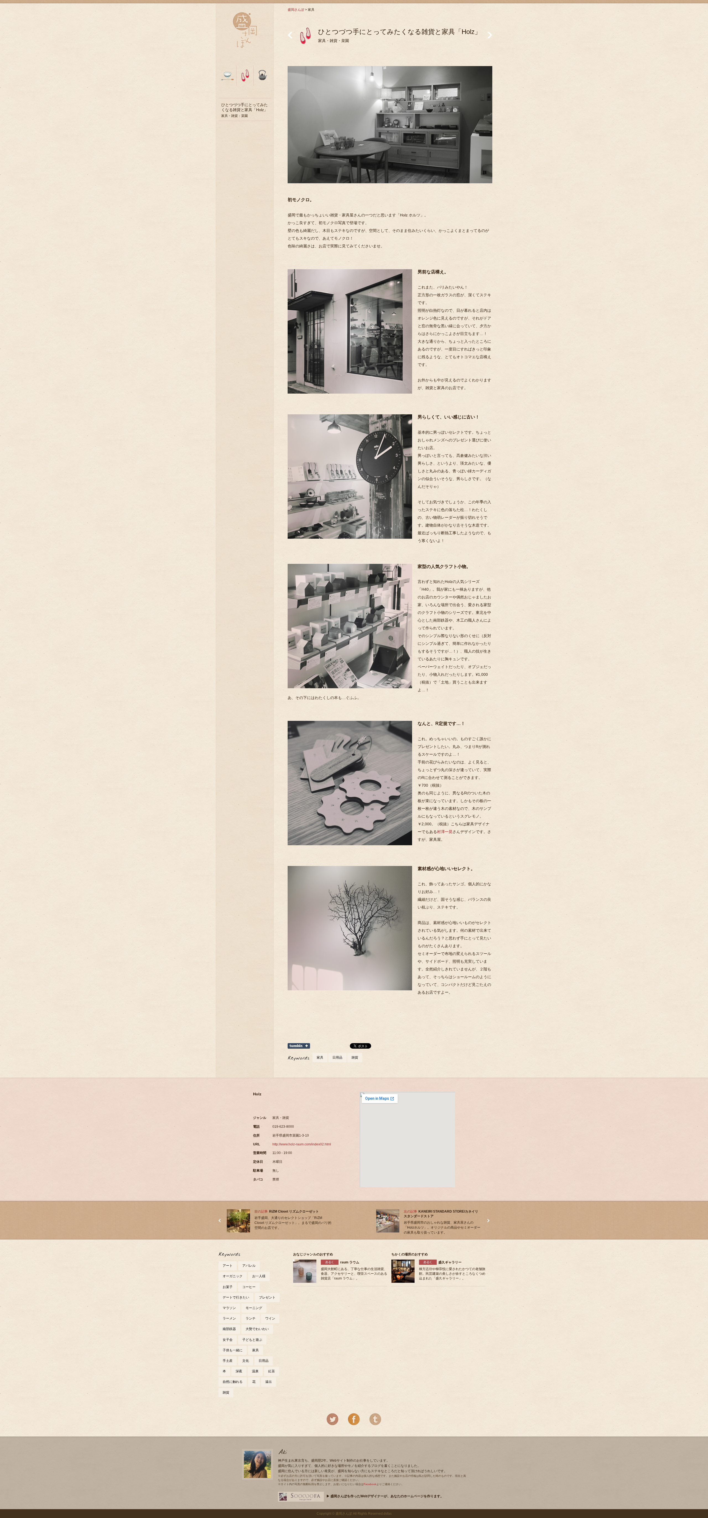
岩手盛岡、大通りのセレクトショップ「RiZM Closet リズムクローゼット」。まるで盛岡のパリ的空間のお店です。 (292, 1223)
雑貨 (355, 1057)
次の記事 (489, 35)
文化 (245, 1361)
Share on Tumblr (299, 1046)
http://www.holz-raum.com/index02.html (301, 1144)
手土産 (228, 1361)
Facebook (370, 1484)
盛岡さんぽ (296, 10)
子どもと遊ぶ (252, 1340)
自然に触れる (233, 1382)
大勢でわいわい (257, 1329)
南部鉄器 (229, 1329)
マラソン (229, 1308)
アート (228, 1266)
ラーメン (229, 1318)
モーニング (254, 1308)
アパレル (249, 1266)
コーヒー (249, 1287)
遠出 (268, 1382)
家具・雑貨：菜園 (244, 110)
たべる (227, 78)
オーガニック (233, 1276)
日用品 (337, 1057)
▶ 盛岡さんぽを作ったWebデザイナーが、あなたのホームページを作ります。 (385, 1496)
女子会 (228, 1340)
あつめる (261, 78)
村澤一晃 (444, 831)
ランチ (251, 1318)
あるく (244, 78)
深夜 (239, 1371)
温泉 (255, 1371)
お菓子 (228, 1287)
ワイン (270, 1318)
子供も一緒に (233, 1350)
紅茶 (271, 1371)
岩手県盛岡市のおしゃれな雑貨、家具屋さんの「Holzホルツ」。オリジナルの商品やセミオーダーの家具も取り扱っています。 (442, 1227)
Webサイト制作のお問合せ (301, 1497)
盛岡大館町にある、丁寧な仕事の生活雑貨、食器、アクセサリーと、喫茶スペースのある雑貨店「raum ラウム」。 (354, 1273)
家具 (320, 1057)
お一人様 (259, 1276)
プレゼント (267, 1297)
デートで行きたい (236, 1297)
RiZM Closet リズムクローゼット (294, 1211)
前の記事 (290, 35)
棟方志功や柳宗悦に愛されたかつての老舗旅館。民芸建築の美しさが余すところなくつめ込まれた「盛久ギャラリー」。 (452, 1273)
